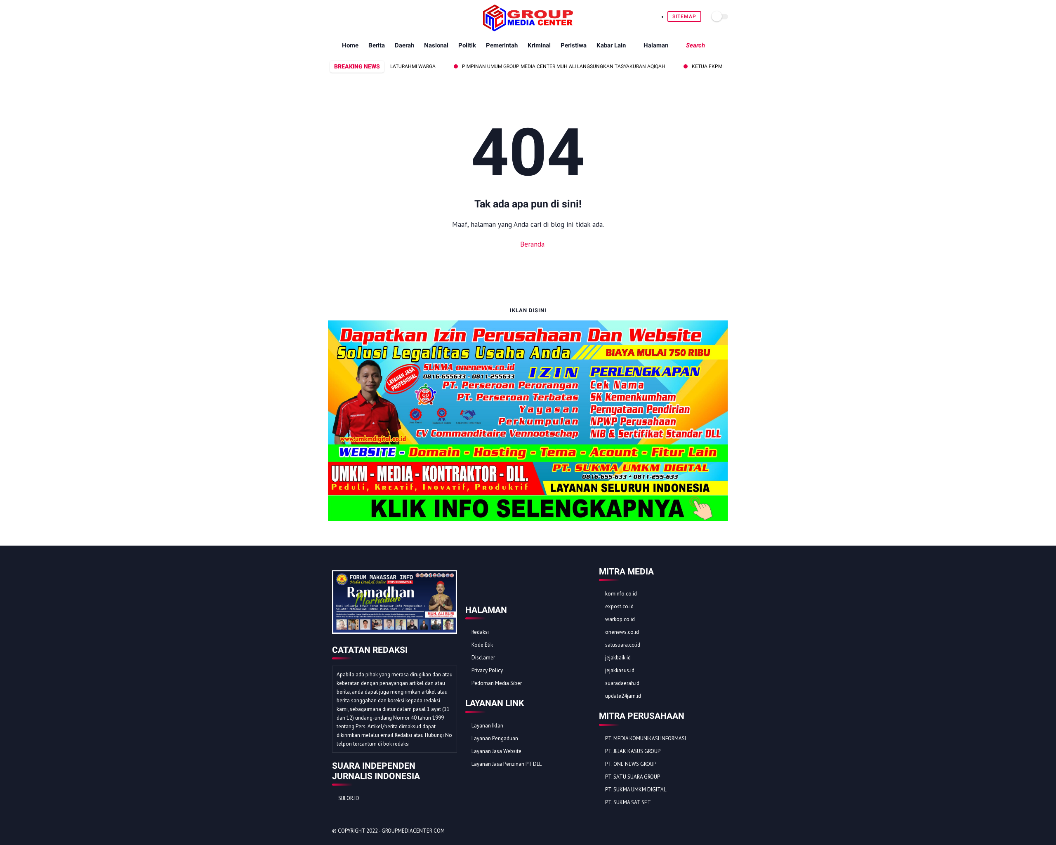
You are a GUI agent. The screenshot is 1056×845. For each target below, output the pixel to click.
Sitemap (684, 16)
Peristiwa (574, 45)
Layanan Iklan (487, 725)
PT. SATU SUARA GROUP (632, 776)
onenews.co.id (622, 632)
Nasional (436, 45)
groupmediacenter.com (413, 830)
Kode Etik (482, 644)
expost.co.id (619, 606)
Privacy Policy (487, 670)
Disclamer (483, 657)
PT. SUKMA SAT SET (628, 802)
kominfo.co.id (621, 593)
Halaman (656, 45)
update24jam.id (623, 695)
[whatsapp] (351, 16)
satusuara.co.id (622, 644)
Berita (376, 45)
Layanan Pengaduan (494, 738)
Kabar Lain (611, 45)
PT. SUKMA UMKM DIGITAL (635, 789)
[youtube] (380, 16)
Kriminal (539, 45)
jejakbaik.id (618, 657)
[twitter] (342, 16)
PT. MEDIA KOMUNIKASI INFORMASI (645, 738)
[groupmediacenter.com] (528, 28)
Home (350, 45)
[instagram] (370, 16)
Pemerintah (502, 45)
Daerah (404, 45)
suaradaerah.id (622, 683)
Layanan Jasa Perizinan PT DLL (506, 763)
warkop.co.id (620, 619)
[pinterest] (361, 16)
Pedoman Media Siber (496, 683)
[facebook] (332, 16)
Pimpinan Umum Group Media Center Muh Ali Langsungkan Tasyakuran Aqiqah (542, 66)
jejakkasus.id (619, 670)
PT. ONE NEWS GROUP (630, 763)
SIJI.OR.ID (348, 798)
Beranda (531, 244)
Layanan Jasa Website (496, 751)
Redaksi (480, 632)
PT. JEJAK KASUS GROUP (632, 751)
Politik (467, 45)
